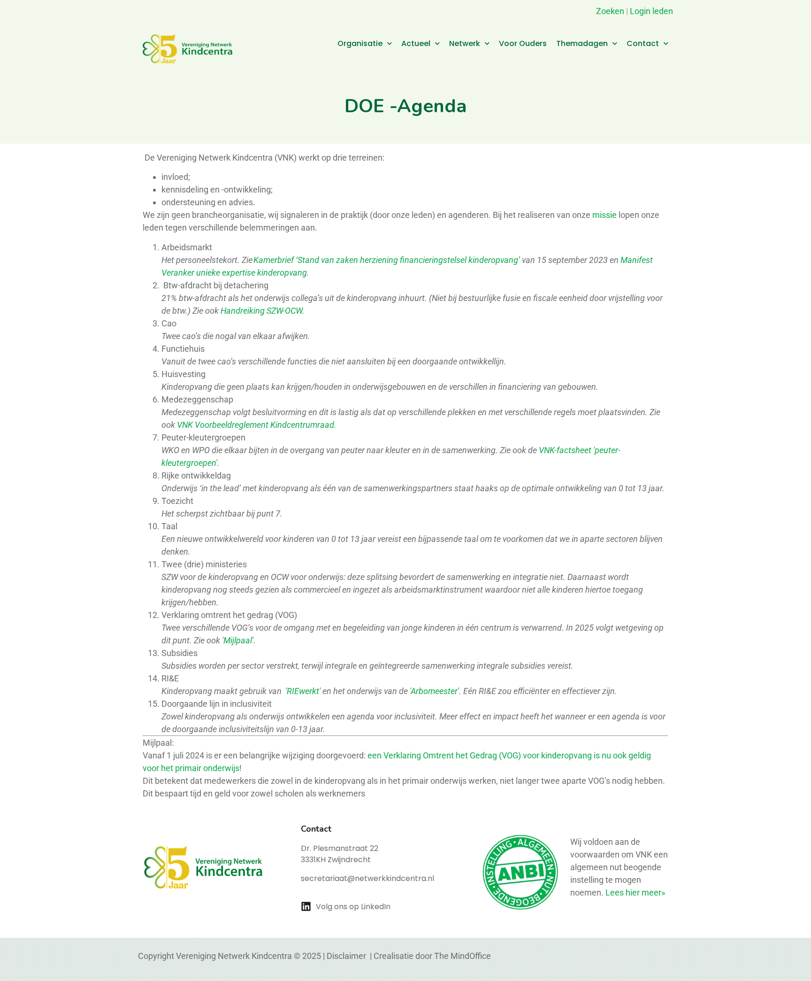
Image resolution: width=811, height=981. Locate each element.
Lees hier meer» (635, 892)
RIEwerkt (303, 691)
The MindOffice (462, 956)
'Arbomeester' (434, 691)
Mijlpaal (237, 640)
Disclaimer (347, 956)
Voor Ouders (523, 43)
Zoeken (609, 11)
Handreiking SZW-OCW (261, 311)
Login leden (651, 11)
